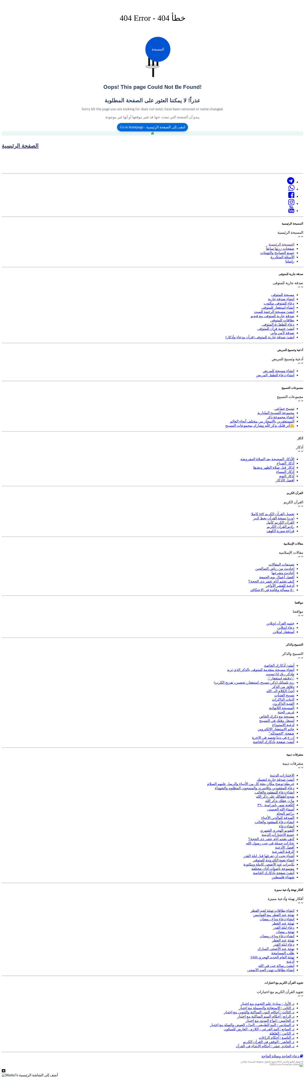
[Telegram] (290, 182)
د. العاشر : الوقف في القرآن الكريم (268, 1042)
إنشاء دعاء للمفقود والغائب (274, 792)
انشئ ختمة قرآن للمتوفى (275, 329)
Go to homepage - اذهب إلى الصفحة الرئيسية (152, 127)
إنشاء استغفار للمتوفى (277, 307)
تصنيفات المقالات (281, 564)
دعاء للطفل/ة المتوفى (278, 324)
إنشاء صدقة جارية (281, 299)
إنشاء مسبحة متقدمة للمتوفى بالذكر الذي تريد (260, 670)
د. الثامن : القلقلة (281, 1033)
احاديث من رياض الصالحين (274, 569)
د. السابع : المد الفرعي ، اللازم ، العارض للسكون (259, 1029)
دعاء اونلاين (285, 627)
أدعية (290, 961)
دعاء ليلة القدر (283, 927)
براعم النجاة (285, 813)
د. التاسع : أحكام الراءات (276, 1037)
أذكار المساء (285, 472)
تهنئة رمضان (285, 932)
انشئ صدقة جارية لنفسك (275, 779)
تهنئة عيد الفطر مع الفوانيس (273, 915)
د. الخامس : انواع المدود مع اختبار (270, 1021)
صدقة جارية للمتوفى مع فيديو (272, 316)
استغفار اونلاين (283, 632)
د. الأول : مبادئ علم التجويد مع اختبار (267, 1004)
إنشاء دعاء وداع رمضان (277, 919)
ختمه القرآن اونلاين (280, 623)
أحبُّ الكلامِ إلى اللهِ (280, 691)
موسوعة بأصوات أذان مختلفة (272, 869)
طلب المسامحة (282, 953)
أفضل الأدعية (284, 847)
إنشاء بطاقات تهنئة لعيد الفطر (272, 910)
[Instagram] (291, 203)
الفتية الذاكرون (283, 704)
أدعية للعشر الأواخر (280, 585)
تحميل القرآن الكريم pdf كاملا (272, 514)
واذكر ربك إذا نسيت (280, 674)
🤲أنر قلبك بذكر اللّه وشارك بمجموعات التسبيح (259, 425)
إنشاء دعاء (286, 826)
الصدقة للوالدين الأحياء (277, 818)
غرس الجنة (286, 712)
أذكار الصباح (285, 463)
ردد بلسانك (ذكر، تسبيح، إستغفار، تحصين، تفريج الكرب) (254, 682)
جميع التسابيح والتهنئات (277, 253)
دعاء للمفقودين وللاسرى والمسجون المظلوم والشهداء (254, 788)
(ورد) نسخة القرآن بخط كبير (273, 518)
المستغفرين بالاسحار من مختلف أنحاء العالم (262, 421)
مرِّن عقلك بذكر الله (279, 801)
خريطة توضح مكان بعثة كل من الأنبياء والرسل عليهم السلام (250, 784)
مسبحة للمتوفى (282, 295)
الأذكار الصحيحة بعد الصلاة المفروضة (267, 459)
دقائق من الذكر (283, 687)
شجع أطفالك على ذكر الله (275, 796)
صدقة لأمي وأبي (282, 333)
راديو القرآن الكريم (280, 527)
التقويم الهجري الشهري (277, 830)
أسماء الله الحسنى (280, 809)
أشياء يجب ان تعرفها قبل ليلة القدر (268, 856)
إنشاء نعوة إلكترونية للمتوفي (273, 860)
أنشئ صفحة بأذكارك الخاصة (273, 742)
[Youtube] (291, 210)
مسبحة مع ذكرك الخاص (276, 716)
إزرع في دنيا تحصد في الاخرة (273, 737)
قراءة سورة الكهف (280, 531)
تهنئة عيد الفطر (283, 923)
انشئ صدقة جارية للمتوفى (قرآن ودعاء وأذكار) (260, 337)
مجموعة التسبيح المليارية (275, 413)
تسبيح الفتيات (284, 695)
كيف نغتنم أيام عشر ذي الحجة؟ (271, 581)
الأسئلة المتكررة (282, 257)
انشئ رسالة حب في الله (276, 966)
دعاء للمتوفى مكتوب (279, 303)
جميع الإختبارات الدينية (278, 835)
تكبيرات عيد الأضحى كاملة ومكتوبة (268, 864)
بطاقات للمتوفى (282, 320)
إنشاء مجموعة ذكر (280, 417)
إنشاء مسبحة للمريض (278, 371)
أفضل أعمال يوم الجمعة (276, 577)
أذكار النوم (286, 476)
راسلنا (289, 261)
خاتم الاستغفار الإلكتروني (276, 729)
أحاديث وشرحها (283, 573)
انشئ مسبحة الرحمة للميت (274, 312)
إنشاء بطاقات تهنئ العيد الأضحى (270, 970)
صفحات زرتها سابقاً (280, 248)
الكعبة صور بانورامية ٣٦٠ (275, 805)
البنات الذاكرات (283, 699)
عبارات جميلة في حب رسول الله (270, 843)
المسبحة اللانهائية (281, 708)
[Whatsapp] (291, 189)
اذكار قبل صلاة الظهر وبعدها (273, 467)
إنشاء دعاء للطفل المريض (275, 375)
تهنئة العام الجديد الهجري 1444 (272, 957)
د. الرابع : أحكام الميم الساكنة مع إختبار (265, 1016)
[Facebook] (291, 196)
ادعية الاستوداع (283, 725)
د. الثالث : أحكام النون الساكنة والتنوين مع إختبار (259, 1012)
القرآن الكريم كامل (280, 522)
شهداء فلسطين (283, 877)
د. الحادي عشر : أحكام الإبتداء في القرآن (265, 1046)
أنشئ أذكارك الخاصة (279, 665)
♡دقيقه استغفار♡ (280, 678)
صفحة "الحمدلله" (281, 733)
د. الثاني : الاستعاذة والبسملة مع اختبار (266, 1008)
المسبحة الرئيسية (281, 244)
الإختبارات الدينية (282, 775)
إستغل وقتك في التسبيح (276, 721)
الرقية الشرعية (283, 852)
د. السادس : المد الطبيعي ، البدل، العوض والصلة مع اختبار (252, 1025)
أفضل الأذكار (285, 480)
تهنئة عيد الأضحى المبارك (276, 949)
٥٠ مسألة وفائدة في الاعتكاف (272, 590)
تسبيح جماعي (284, 408)
